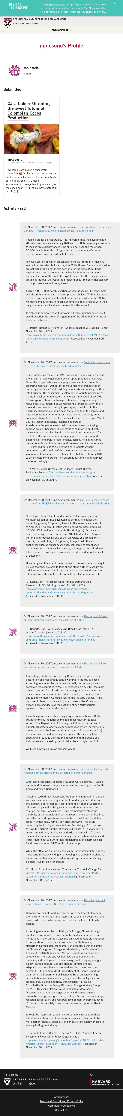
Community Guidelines (61, 1105)
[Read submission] (31, 146)
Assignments (61, 29)
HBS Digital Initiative (54, 4)
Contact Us (61, 1110)
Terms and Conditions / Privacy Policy (61, 1101)
